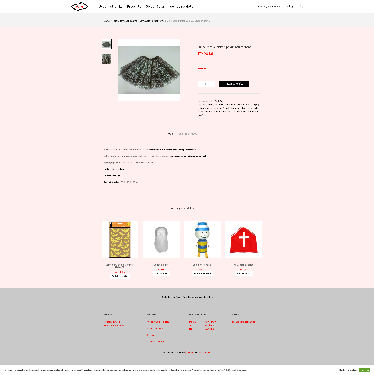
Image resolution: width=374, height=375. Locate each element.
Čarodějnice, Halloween (217, 104)
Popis (170, 133)
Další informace (187, 133)
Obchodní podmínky (171, 297)
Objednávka (155, 6)
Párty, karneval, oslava (124, 21)
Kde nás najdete (180, 6)
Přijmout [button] (365, 370)
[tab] (170, 134)
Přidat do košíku (234, 84)
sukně (200, 115)
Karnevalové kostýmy (151, 21)
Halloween (227, 111)
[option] (149, 70)
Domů (107, 21)
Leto (196, 352)
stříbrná (254, 111)
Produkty (134, 6)
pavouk (236, 111)
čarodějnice (209, 111)
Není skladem (161, 273)
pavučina (245, 111)
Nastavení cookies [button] (348, 370)
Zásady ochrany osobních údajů (198, 297)
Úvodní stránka (111, 6)
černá (219, 111)
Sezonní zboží (253, 108)
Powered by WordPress (174, 352)
